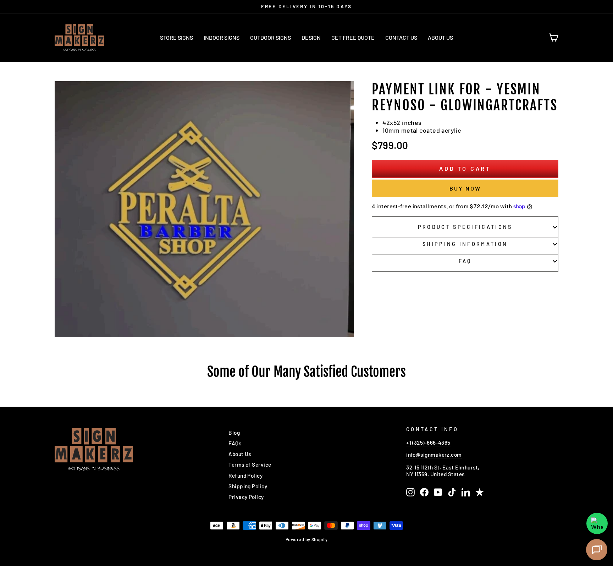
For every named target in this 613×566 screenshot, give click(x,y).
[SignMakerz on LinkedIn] (466, 492)
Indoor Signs (221, 37)
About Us (440, 37)
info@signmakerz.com (434, 454)
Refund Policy (245, 475)
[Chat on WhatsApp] (597, 523)
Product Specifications (465, 227)
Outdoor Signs (270, 37)
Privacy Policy (246, 497)
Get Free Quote (353, 37)
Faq (465, 261)
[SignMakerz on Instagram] (410, 492)
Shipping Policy (247, 486)
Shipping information (465, 244)
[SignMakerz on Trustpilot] (479, 492)
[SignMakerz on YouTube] (438, 492)
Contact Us (401, 37)
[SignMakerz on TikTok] (452, 492)
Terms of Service (249, 464)
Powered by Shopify (306, 539)
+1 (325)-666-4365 (428, 442)
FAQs (234, 443)
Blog (234, 432)
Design (311, 37)
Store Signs (176, 37)
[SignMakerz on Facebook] (424, 492)
